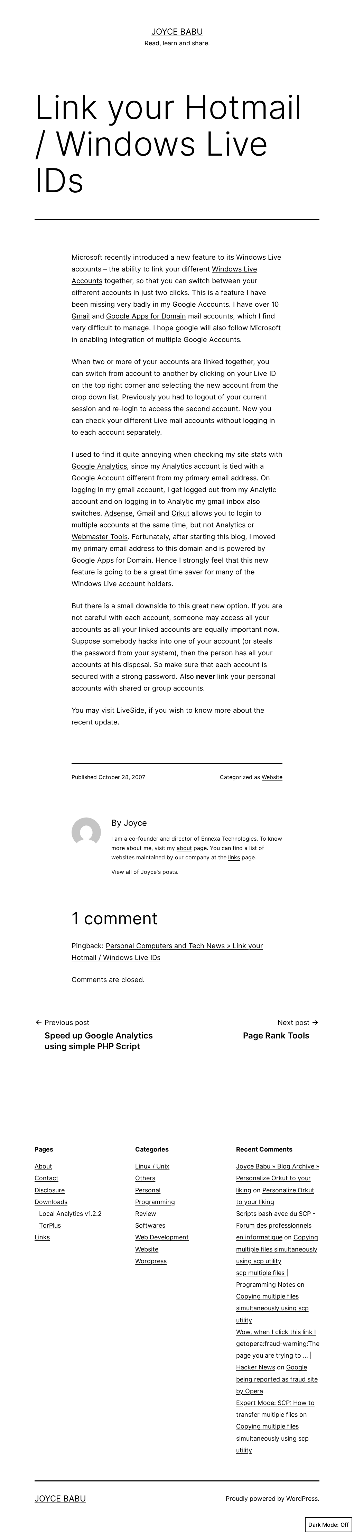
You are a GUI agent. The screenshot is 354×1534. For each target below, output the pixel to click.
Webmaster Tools (100, 537)
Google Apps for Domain (146, 316)
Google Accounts (201, 304)
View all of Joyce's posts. (144, 871)
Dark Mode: (323, 1524)
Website (272, 777)
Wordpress (151, 1261)
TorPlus (50, 1225)
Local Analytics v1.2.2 (70, 1213)
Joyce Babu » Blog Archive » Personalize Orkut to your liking (277, 1178)
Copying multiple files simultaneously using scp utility (277, 1248)
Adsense (118, 513)
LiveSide (131, 710)
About (43, 1166)
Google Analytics (99, 466)
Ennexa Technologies (229, 838)
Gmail (81, 316)
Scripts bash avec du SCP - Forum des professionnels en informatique (275, 1225)
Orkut (180, 513)
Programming (155, 1201)
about (184, 847)
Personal (147, 1190)
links (234, 857)
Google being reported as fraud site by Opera (277, 1379)
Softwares (150, 1225)
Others (145, 1178)
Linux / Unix (152, 1166)
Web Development (162, 1237)
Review (145, 1213)
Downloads (51, 1201)
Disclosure (50, 1190)
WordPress (302, 1498)
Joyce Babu (177, 32)
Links (42, 1237)
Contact (46, 1178)
